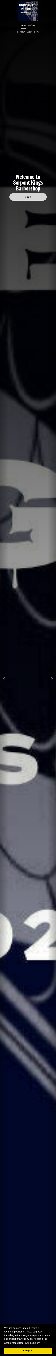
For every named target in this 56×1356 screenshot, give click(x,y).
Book (36, 31)
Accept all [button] (28, 1350)
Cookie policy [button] (32, 1343)
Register (21, 31)
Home (23, 25)
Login (29, 31)
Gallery (31, 25)
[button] (4, 678)
